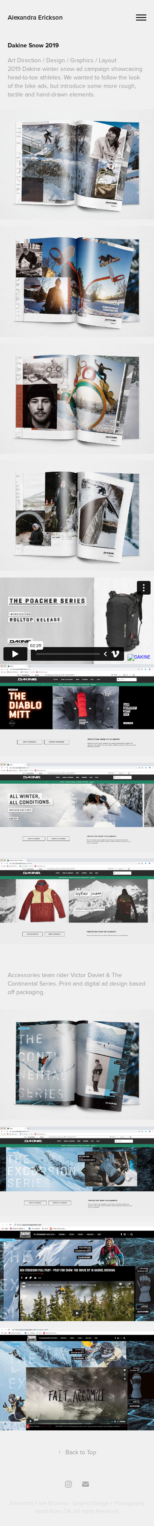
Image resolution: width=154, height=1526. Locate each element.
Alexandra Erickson (35, 17)
